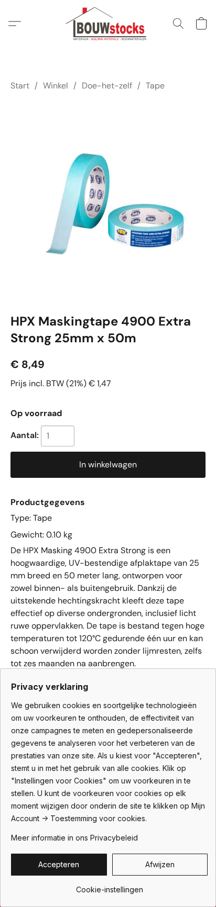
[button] (108, 23)
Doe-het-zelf (107, 85)
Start (19, 85)
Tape (155, 85)
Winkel (55, 85)
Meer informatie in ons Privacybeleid (74, 837)
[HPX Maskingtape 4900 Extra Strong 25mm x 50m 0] (108, 200)
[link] (109, 886)
